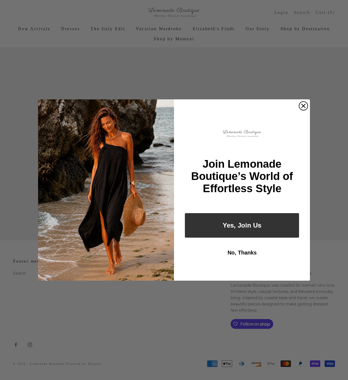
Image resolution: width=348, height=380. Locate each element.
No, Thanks (242, 253)
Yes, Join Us (242, 225)
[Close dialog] (303, 106)
